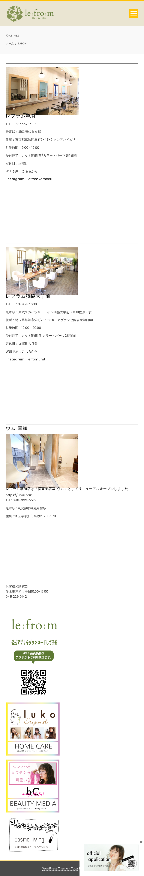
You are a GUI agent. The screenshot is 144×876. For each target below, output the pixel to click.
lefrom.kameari (40, 179)
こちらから (30, 171)
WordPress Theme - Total (60, 868)
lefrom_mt (36, 359)
